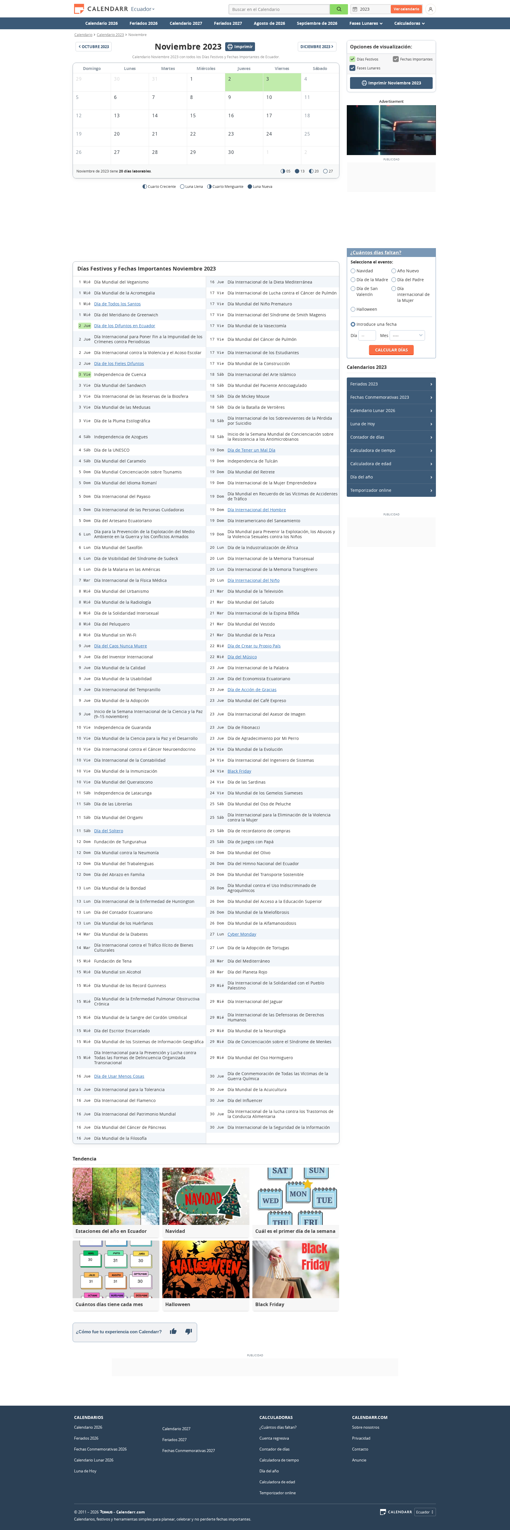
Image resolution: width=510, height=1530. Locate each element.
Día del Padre (410, 279)
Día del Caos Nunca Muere (120, 646)
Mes (385, 335)
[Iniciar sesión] (430, 9)
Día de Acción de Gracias (252, 689)
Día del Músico (242, 657)
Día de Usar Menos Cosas (119, 1076)
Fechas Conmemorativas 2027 (188, 1450)
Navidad (365, 271)
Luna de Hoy (362, 424)
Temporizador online (370, 490)
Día (354, 335)
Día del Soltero (108, 831)
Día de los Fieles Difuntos (119, 363)
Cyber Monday (242, 934)
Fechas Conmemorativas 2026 (100, 1449)
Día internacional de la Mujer (413, 294)
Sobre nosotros (365, 1427)
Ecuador (141, 8)
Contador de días (367, 437)
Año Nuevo (408, 271)
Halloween (367, 309)
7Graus (106, 1512)
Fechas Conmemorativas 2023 (379, 397)
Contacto (360, 1449)
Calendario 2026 (101, 23)
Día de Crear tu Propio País (254, 646)
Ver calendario (406, 9)
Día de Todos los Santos (117, 304)
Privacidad (361, 1438)
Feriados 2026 (144, 23)
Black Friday (239, 771)
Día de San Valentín (367, 291)
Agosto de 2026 (269, 23)
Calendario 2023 (110, 34)
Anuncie (359, 1460)
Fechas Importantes (416, 59)
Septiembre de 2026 (317, 23)
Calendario (83, 34)
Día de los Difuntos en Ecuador (124, 325)
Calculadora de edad (370, 463)
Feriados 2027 (228, 23)
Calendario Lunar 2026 (372, 410)
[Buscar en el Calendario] (339, 9)
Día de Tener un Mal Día (251, 450)
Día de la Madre (372, 279)
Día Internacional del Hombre (257, 509)
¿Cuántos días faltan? (375, 253)
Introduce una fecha (377, 324)
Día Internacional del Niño (253, 580)
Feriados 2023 (364, 384)
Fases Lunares (368, 68)
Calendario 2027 (186, 23)
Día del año (361, 477)
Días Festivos (367, 59)
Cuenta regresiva (274, 1438)
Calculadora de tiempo (372, 450)
